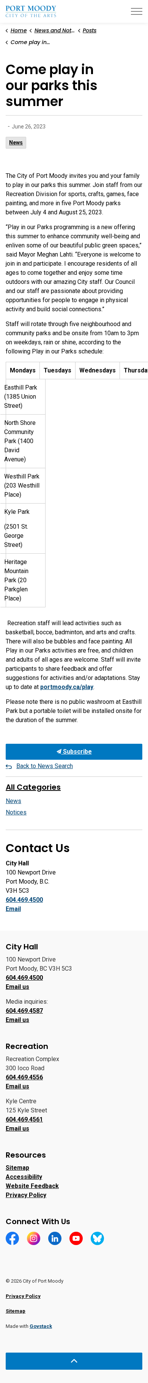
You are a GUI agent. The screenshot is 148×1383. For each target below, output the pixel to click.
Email (13, 908)
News (16, 142)
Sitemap (17, 1167)
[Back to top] (74, 1361)
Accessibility (24, 1176)
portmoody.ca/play (66, 687)
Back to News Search (44, 766)
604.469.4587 (24, 1010)
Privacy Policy (26, 1195)
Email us (17, 986)
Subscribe (76, 751)
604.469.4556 (24, 1077)
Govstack (41, 1326)
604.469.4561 (24, 1119)
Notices (16, 812)
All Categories (33, 787)
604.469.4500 (24, 899)
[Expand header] (136, 11)
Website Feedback (32, 1186)
